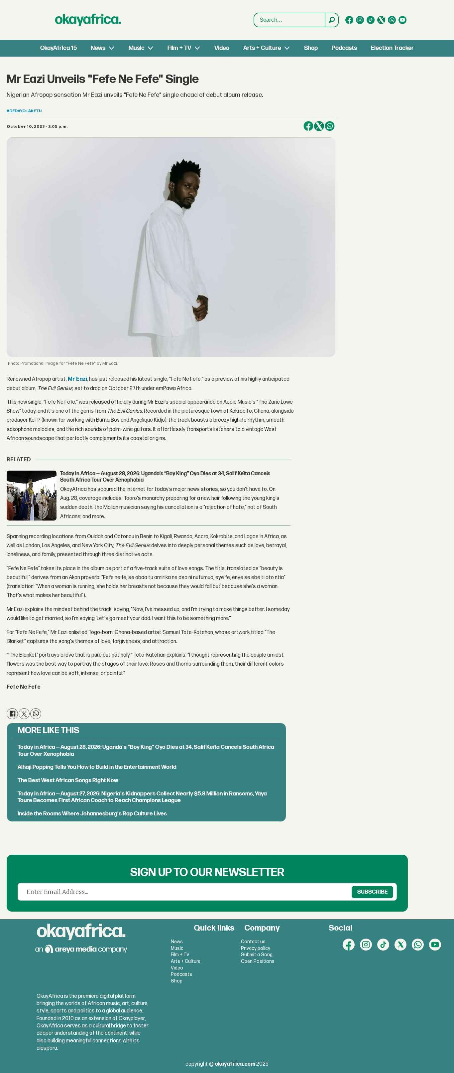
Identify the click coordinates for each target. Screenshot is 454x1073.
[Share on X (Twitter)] (319, 126)
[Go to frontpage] (88, 20)
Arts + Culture (262, 48)
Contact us (253, 942)
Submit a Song (257, 955)
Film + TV (179, 48)
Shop (311, 48)
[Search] (331, 20)
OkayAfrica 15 (58, 48)
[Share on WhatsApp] (330, 126)
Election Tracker (392, 48)
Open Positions (258, 961)
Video (221, 48)
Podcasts (344, 48)
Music (137, 48)
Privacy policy (255, 948)
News (98, 48)
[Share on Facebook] (308, 126)
